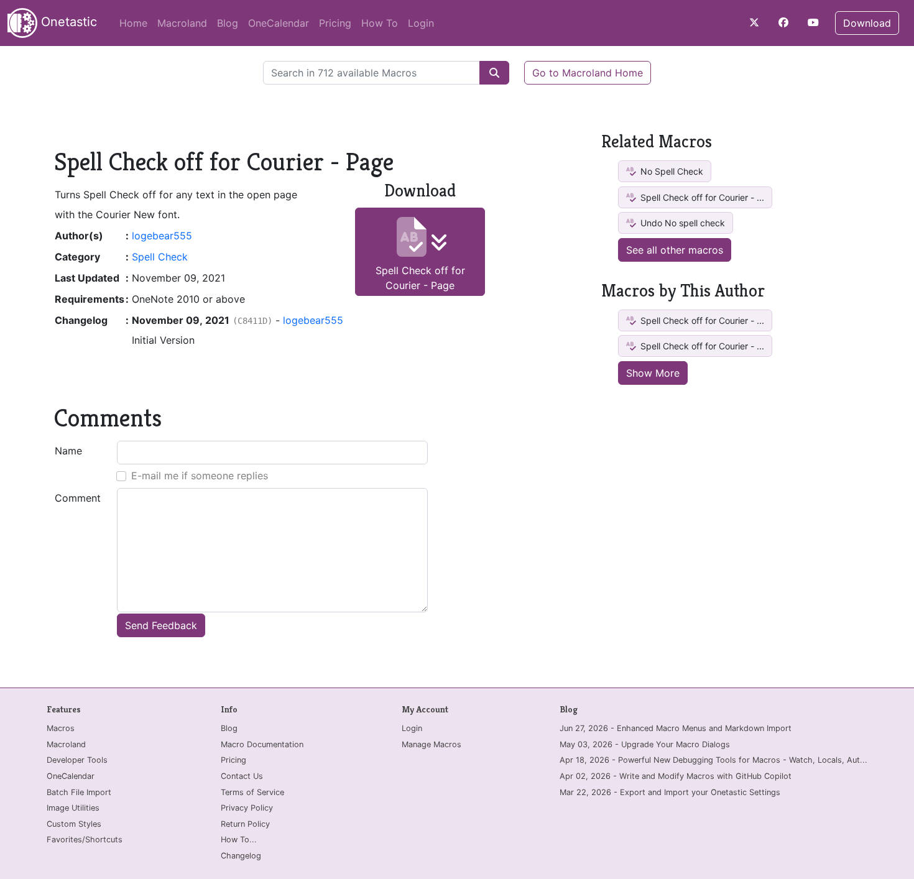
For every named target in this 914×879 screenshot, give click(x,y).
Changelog (241, 855)
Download (867, 23)
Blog (227, 23)
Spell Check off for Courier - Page (420, 278)
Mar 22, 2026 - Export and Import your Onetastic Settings (670, 792)
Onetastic (67, 21)
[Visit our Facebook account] (783, 22)
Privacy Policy (247, 807)
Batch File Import (79, 792)
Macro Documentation (262, 744)
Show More (653, 373)
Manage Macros (431, 744)
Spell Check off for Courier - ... (701, 197)
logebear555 (162, 235)
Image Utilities (73, 807)
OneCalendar (278, 23)
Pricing (335, 23)
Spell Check (160, 257)
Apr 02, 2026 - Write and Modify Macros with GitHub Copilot (676, 776)
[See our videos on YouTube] (813, 22)
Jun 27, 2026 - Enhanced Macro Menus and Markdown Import (676, 728)
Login (421, 23)
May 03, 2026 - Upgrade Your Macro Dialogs (645, 744)
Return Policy (245, 824)
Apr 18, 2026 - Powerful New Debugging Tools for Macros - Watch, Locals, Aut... (713, 760)
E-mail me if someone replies (199, 475)
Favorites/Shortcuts (84, 839)
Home (133, 23)
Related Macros (656, 141)
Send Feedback (161, 625)
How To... (239, 839)
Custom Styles (74, 824)
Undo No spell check (681, 223)
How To (379, 23)
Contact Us (242, 776)
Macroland (182, 23)
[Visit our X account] (754, 22)
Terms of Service (252, 792)
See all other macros (674, 250)
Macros (61, 728)
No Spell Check (670, 171)
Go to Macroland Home (587, 73)
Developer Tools (77, 760)
